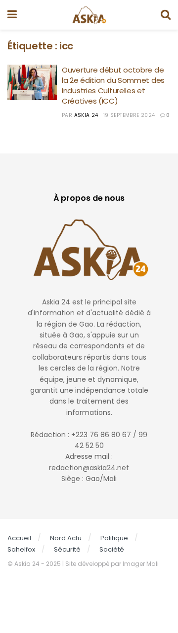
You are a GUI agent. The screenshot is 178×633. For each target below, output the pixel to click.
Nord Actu (66, 538)
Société (111, 549)
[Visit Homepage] (89, 15)
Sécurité (67, 549)
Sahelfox (21, 549)
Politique (114, 538)
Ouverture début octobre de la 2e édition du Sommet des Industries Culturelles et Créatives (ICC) (113, 85)
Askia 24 (86, 115)
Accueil (19, 538)
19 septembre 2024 (129, 115)
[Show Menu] (12, 15)
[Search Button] (166, 15)
